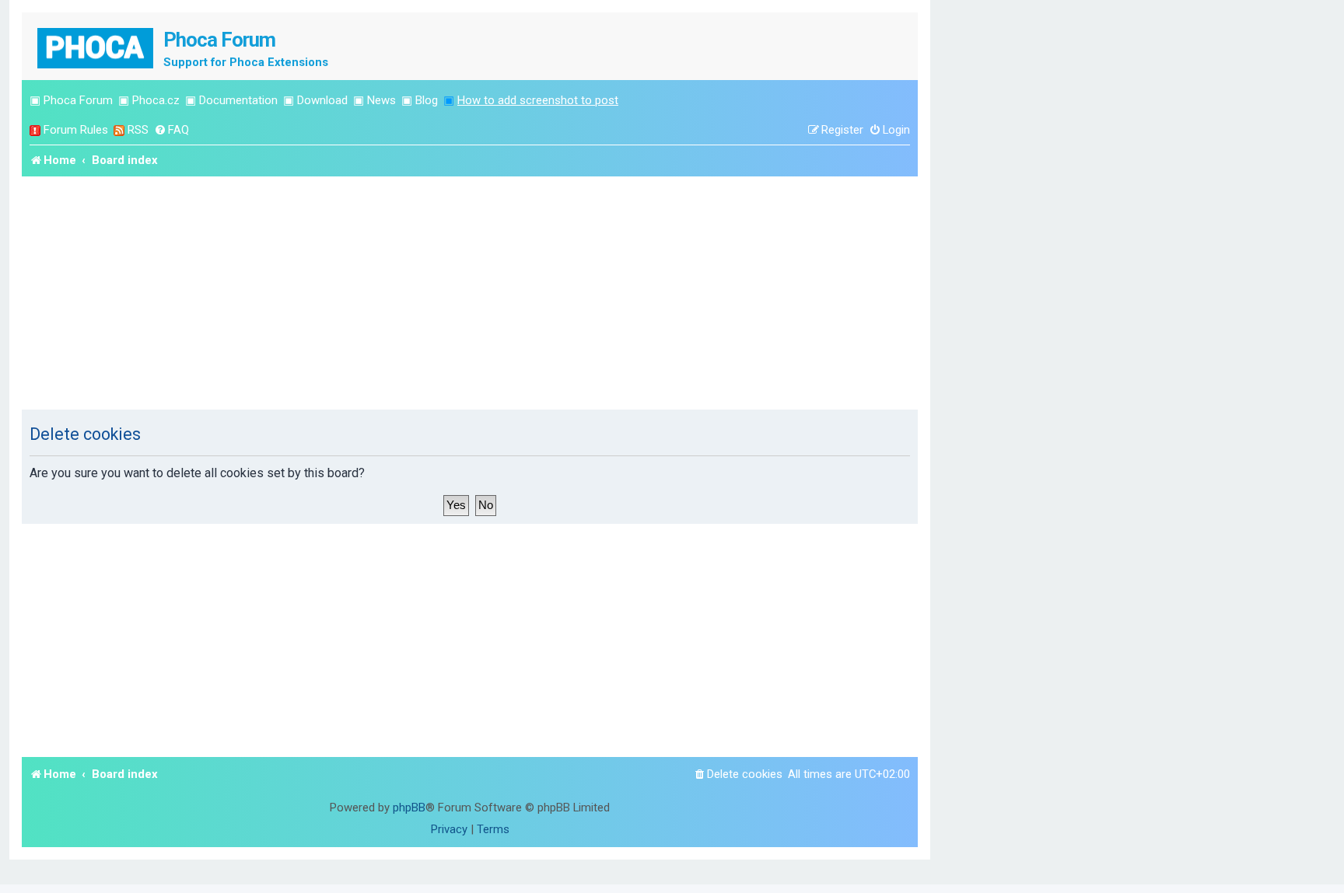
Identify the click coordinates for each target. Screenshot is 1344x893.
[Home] (96, 46)
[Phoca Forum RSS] (119, 130)
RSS (138, 130)
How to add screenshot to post (537, 100)
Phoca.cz (156, 100)
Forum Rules (76, 130)
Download (322, 100)
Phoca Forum (78, 100)
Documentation (238, 100)
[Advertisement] (470, 293)
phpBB (409, 808)
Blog (426, 100)
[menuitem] (171, 130)
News (381, 100)
